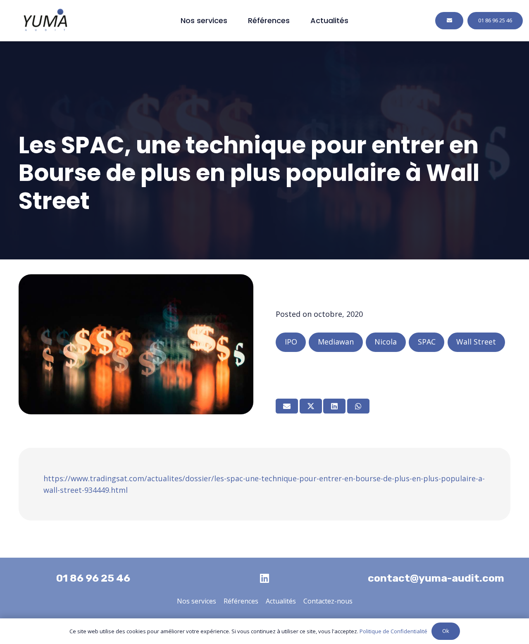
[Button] (449, 20)
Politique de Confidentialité (393, 631)
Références (241, 601)
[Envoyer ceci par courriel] (287, 406)
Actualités (281, 601)
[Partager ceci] (311, 406)
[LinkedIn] (264, 578)
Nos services (196, 601)
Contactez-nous (328, 601)
